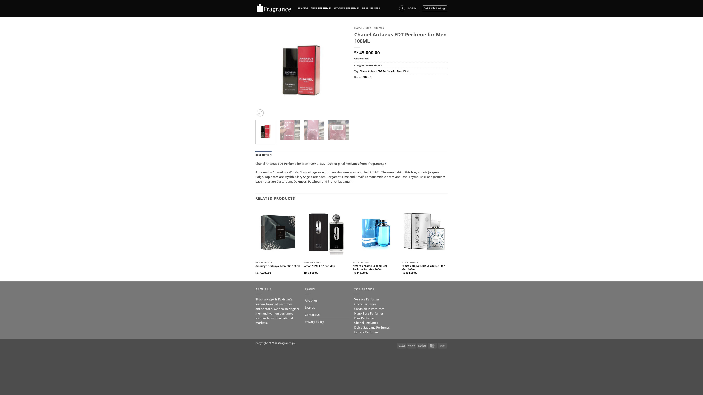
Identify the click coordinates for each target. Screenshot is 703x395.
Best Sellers (371, 8)
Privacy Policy (314, 322)
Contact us (312, 315)
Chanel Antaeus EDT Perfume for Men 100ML (385, 71)
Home (358, 28)
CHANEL (367, 77)
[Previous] (261, 70)
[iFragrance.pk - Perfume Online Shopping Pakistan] (273, 8)
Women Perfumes (347, 8)
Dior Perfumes (364, 318)
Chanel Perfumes (366, 323)
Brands (302, 8)
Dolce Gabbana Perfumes (372, 328)
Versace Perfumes (367, 299)
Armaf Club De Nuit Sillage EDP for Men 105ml (423, 267)
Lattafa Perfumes (366, 332)
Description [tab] (263, 155)
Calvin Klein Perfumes (369, 309)
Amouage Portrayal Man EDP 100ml (277, 266)
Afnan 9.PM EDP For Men (319, 266)
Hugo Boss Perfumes (369, 313)
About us (311, 300)
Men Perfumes (321, 8)
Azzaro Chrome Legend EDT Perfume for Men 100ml (370, 267)
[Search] (402, 8)
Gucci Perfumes (365, 304)
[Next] (342, 70)
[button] (412, 8)
